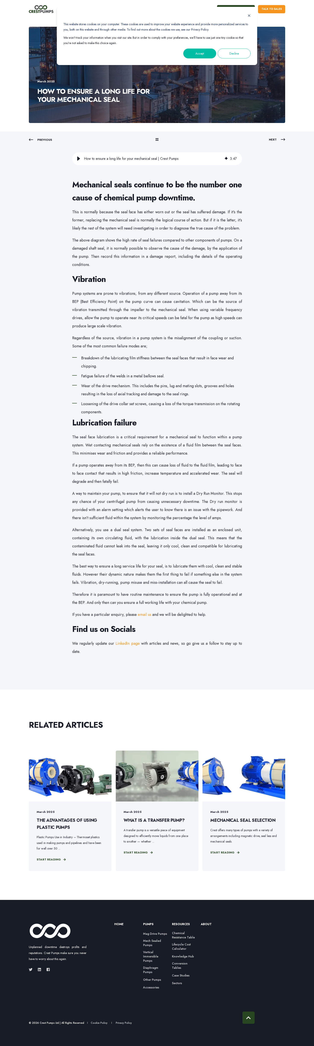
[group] (157, 158)
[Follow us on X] (32, 969)
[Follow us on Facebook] (47, 969)
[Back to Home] (41, 9)
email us (144, 614)
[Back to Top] (248, 1018)
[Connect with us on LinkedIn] (39, 969)
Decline (234, 53)
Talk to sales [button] (271, 9)
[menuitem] (126, 926)
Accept (199, 53)
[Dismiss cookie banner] (249, 16)
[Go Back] (157, 140)
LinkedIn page (127, 643)
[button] (78, 158)
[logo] (50, 931)
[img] (226, 158)
